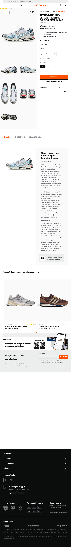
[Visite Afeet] (6, 526)
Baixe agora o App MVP (50, 36)
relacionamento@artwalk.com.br (59, 512)
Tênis (41, 11)
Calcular (64, 91)
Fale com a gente (55, 503)
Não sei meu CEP (64, 87)
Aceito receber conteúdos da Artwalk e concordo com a (52, 361)
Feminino (47, 11)
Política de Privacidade (56, 362)
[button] (21, 5)
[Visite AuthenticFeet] (33, 526)
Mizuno (53, 11)
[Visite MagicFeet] (62, 526)
